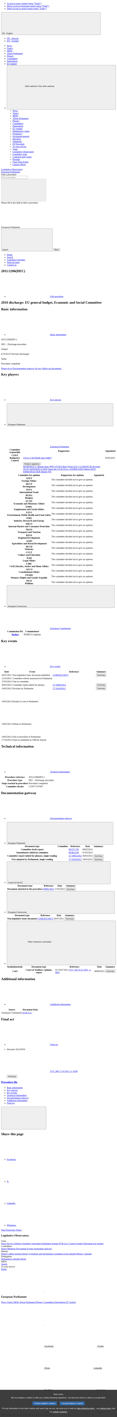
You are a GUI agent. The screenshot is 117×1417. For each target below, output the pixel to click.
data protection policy (86, 1408)
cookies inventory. (60, 1412)
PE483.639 (74, 852)
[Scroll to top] (23, 1118)
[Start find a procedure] (23, 190)
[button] (44, 1291)
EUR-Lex (27, 1013)
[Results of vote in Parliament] (74, 711)
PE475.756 (74, 849)
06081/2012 (48, 889)
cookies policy (105, 1408)
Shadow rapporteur (32, 464)
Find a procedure (8, 174)
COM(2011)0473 (60, 675)
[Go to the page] (74, 733)
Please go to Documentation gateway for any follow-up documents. (31, 368)
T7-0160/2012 (59, 688)
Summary (101, 675)
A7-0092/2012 (59, 685)
